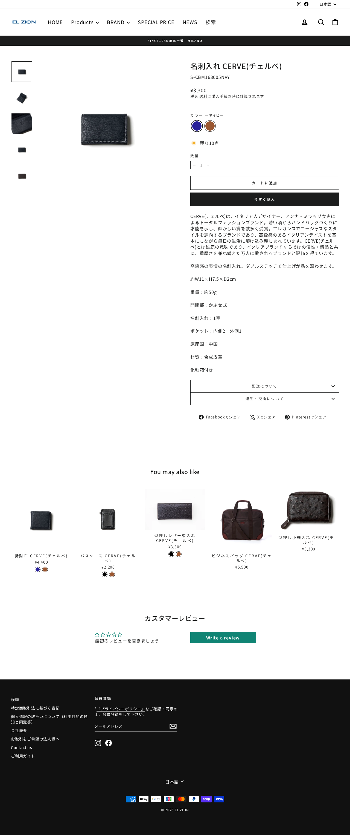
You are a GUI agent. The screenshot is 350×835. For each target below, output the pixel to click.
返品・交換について (265, 398)
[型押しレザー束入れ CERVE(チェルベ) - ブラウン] (178, 554)
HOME (55, 21)
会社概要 (19, 730)
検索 (211, 21)
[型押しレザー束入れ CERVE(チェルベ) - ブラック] (171, 554)
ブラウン (210, 125)
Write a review (223, 637)
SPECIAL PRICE (156, 21)
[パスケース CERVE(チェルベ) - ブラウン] (112, 574)
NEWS (190, 21)
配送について (265, 386)
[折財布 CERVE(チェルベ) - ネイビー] (37, 569)
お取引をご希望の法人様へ (35, 739)
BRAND (116, 21)
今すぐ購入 (264, 199)
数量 (194, 155)
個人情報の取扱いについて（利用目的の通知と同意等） (49, 719)
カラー (206, 115)
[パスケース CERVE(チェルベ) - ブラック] (104, 574)
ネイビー (196, 125)
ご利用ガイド (23, 756)
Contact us (21, 747)
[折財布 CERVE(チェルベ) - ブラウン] (45, 569)
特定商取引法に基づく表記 (35, 708)
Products (83, 21)
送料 (203, 96)
